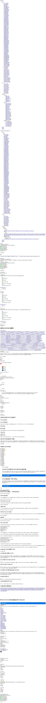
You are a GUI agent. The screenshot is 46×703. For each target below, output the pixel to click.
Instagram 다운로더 (7, 212)
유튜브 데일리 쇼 (8, 116)
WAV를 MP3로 (6, 54)
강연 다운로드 (6, 92)
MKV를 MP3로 (6, 153)
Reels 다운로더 (6, 198)
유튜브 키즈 (8, 110)
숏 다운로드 (6, 199)
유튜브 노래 (8, 107)
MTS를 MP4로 (6, 48)
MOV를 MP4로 (6, 24)
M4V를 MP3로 (6, 151)
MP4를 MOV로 (6, 168)
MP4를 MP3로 (6, 169)
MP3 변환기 (6, 136)
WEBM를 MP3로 (6, 56)
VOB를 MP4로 (6, 47)
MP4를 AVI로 (6, 166)
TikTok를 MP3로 (6, 63)
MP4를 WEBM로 (6, 40)
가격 (3, 239)
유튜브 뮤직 (8, 106)
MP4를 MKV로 (6, 167)
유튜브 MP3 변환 (8, 103)
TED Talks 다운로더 (7, 79)
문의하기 (1, 630)
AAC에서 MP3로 (6, 9)
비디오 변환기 (6, 3)
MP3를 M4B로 (6, 29)
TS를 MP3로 (6, 184)
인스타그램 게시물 (9, 123)
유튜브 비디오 (8, 105)
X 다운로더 (6, 68)
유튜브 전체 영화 (8, 118)
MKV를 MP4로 (6, 154)
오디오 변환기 (6, 4)
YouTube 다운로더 (7, 196)
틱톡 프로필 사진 (8, 98)
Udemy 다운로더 (6, 74)
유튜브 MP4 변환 (8, 104)
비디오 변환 (6, 83)
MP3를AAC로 (6, 25)
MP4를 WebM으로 (3, 626)
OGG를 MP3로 (6, 182)
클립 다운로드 (6, 90)
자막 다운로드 (6, 88)
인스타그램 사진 (8, 125)
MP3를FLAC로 (6, 27)
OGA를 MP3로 (6, 181)
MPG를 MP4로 (6, 45)
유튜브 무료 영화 (8, 119)
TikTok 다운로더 (6, 71)
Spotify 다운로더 (6, 75)
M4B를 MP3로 (6, 19)
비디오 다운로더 (6, 69)
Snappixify (1, 0)
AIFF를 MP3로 (6, 10)
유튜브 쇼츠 (8, 108)
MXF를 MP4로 (6, 49)
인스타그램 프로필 (9, 124)
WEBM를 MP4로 (6, 57)
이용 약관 (1, 613)
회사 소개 (1, 608)
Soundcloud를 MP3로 (3, 590)
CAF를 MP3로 (6, 14)
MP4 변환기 (6, 137)
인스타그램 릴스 (8, 121)
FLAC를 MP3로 (6, 15)
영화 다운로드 (6, 86)
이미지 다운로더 (6, 197)
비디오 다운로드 (6, 84)
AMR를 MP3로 (6, 11)
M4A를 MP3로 (6, 18)
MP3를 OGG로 (6, 31)
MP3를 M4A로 (6, 28)
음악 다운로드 (6, 85)
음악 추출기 (6, 61)
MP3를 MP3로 (6, 30)
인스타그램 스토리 (9, 122)
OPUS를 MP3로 (6, 183)
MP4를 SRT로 (6, 39)
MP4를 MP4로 (6, 38)
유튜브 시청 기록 (8, 115)
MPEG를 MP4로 (6, 43)
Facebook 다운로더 (7, 211)
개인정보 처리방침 (3, 612)
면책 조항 (1, 609)
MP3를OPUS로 (6, 32)
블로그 (3, 240)
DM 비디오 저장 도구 (7, 78)
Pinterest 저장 (6, 76)
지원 (3, 241)
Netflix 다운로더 (6, 70)
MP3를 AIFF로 (6, 26)
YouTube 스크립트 (7, 64)
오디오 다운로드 (6, 87)
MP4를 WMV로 (6, 41)
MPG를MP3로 (6, 44)
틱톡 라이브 (8, 101)
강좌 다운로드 (6, 93)
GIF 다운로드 (6, 91)
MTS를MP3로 (6, 46)
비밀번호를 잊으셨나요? (4, 649)
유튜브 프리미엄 (8, 109)
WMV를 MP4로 (6, 60)
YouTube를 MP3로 (7, 62)
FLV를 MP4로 (6, 17)
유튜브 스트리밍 (8, 114)
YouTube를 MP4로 (3, 628)
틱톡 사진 (7, 99)
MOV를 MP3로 (6, 23)
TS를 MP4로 (6, 53)
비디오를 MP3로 (6, 138)
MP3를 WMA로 (6, 34)
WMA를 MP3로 (6, 58)
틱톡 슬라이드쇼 (8, 100)
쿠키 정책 (1, 610)
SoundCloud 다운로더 (7, 213)
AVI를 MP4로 (6, 13)
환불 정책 (1, 611)
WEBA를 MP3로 (6, 55)
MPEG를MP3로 (6, 42)
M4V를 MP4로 (6, 152)
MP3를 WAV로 (6, 33)
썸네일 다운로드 (6, 89)
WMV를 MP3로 (6, 59)
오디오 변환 (2, 443)
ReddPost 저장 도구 (7, 73)
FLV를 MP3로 (6, 16)
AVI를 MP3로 (6, 12)
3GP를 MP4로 (6, 8)
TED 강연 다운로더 (3, 620)
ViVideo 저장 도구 (7, 77)
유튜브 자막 (8, 117)
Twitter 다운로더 (6, 72)
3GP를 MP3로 (6, 139)
